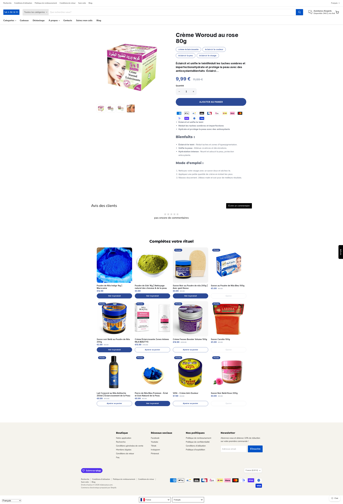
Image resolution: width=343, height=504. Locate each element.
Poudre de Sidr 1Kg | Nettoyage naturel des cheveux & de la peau (151, 286)
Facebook (155, 438)
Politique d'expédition (195, 449)
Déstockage (39, 20)
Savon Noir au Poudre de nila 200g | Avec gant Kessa (190, 286)
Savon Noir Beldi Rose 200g (224, 393)
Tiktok (153, 445)
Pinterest (155, 453)
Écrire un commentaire (239, 206)
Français (334, 3)
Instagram (155, 449)
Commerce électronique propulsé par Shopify (98, 487)
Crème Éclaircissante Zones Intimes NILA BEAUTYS (152, 340)
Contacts (67, 20)
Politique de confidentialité (198, 442)
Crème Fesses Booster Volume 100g (190, 339)
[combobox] (155, 499)
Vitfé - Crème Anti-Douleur (185, 393)
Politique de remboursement (46, 3)
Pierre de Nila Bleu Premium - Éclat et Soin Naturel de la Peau (151, 394)
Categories (9, 20)
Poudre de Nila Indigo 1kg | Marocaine (109, 286)
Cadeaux (24, 20)
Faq (117, 457)
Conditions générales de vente (129, 445)
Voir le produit (114, 296)
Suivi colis (82, 3)
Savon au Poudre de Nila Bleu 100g (227, 285)
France (252, 470)
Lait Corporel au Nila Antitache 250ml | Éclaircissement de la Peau (113, 394)
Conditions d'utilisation (23, 3)
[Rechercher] (299, 12)
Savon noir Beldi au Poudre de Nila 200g (113, 340)
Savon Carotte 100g (220, 339)
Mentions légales (123, 449)
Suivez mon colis (84, 20)
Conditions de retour (68, 3)
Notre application (123, 438)
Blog (90, 3)
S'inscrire (255, 448)
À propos (53, 20)
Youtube (154, 442)
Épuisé (229, 296)
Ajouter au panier (152, 350)
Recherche (7, 3)
